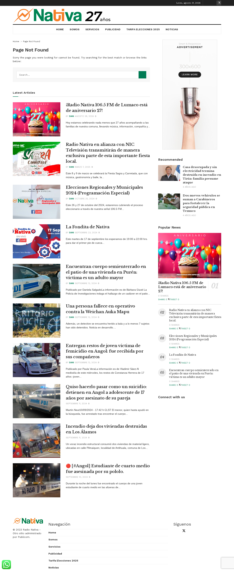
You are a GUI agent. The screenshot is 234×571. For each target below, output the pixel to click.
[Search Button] (142, 74)
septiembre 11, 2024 (76, 403)
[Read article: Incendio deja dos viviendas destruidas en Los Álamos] (36, 441)
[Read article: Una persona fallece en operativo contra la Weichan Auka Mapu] (36, 320)
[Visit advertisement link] (189, 95)
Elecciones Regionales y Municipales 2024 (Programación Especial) (193, 337)
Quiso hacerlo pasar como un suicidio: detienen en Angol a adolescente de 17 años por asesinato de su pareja (106, 392)
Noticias (172, 29)
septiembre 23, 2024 (86, 232)
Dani (71, 116)
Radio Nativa (30, 529)
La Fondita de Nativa (87, 226)
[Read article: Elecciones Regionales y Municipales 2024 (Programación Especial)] (36, 202)
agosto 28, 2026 (84, 116)
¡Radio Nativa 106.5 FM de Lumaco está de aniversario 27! (182, 287)
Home (60, 29)
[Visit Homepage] (62, 15)
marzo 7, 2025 (82, 167)
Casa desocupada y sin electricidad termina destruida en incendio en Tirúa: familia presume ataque (202, 174)
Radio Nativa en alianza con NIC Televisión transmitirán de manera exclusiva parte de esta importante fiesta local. (195, 315)
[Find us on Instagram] (213, 3)
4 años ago (189, 187)
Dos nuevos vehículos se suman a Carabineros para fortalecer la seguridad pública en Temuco (201, 203)
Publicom (23, 536)
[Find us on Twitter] (218, 3)
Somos (75, 29)
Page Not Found (31, 41)
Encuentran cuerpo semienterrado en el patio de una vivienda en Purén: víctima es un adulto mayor (106, 272)
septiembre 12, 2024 (86, 283)
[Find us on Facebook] (207, 3)
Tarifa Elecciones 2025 (143, 29)
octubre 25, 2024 (85, 199)
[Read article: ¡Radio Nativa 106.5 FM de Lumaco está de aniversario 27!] (36, 119)
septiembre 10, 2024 (77, 477)
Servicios (92, 29)
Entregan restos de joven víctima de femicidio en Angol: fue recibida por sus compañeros (104, 351)
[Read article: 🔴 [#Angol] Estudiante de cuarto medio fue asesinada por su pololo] (36, 480)
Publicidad (112, 29)
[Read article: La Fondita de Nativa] (36, 241)
